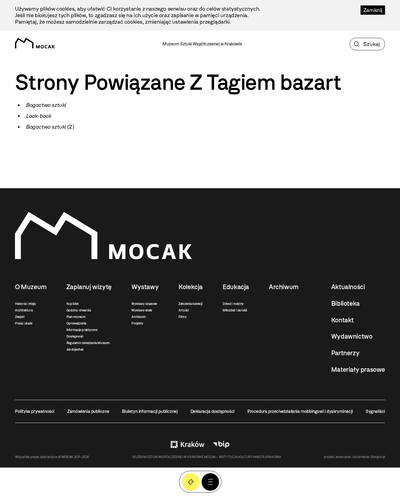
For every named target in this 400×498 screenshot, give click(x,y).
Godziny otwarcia (78, 310)
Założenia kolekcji (190, 304)
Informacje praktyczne (81, 330)
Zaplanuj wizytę (89, 287)
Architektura (23, 310)
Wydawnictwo (352, 336)
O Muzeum (31, 287)
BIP (221, 444)
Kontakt (342, 320)
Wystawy (145, 287)
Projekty (137, 323)
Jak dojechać (75, 349)
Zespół (19, 317)
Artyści (184, 310)
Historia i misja (25, 304)
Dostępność (74, 336)
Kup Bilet (190, 482)
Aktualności (348, 287)
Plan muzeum (76, 317)
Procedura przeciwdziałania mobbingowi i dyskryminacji (300, 411)
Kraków (187, 444)
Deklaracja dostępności (212, 411)
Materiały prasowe (358, 369)
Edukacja (236, 287)
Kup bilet (72, 304)
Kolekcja (191, 287)
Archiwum (138, 317)
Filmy (182, 317)
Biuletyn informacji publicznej (149, 411)
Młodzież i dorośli (235, 310)
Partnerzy (345, 353)
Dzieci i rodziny (233, 304)
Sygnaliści (375, 411)
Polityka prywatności (34, 411)
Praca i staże (23, 323)
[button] (210, 482)
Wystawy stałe (141, 310)
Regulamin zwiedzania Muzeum (88, 343)
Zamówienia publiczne (88, 411)
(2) (50, 126)
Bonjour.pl (378, 457)
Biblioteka (345, 303)
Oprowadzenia (76, 323)
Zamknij (372, 10)
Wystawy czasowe (144, 304)
